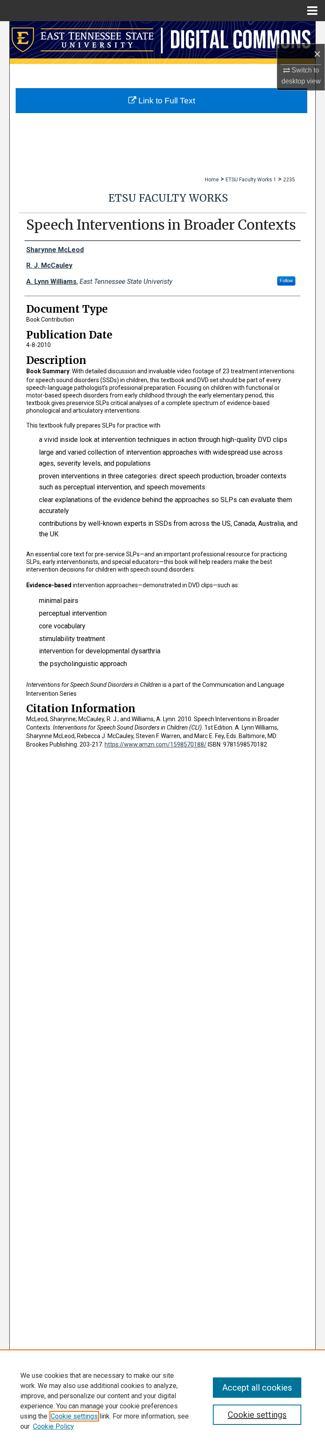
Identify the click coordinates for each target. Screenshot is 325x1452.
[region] (162, 1400)
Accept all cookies (257, 1388)
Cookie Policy (53, 1426)
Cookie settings (74, 1416)
